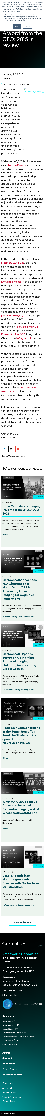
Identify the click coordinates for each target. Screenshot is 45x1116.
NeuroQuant (17, 165)
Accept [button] (17, 26)
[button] (4, 449)
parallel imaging (12, 315)
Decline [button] (27, 26)
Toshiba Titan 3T (26, 327)
